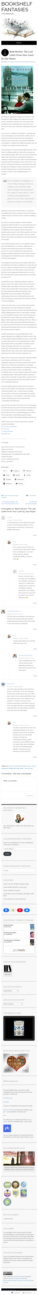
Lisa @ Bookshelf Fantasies (26, 62)
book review (7, 495)
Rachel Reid (8, 926)
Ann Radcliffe (9, 942)
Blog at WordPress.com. (9, 1290)
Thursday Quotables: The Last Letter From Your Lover (10, 503)
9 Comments (32, 495)
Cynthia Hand (9, 934)
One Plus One (5, 429)
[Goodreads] (13, 910)
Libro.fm (6, 1102)
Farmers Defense (8, 1110)
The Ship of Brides (7, 431)
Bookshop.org (7, 1098)
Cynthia (9, 517)
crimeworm (11, 684)
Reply (35, 535)
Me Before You (5, 434)
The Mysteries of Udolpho (12, 940)
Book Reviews (11, 62)
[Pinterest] (20, 910)
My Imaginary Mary (10, 933)
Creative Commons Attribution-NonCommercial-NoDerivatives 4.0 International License (18, 1280)
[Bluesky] (27, 910)
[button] (14, 1033)
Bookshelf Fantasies (16, 7)
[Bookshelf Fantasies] (19, 40)
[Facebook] (6, 910)
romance (4, 497)
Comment (29, 795)
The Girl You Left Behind (9, 426)
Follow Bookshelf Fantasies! (17, 839)
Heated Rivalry (8, 925)
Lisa (14, 542)
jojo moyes (15, 495)
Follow (7, 854)
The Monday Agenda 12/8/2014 (31, 503)
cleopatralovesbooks (14, 611)
